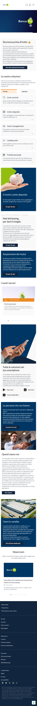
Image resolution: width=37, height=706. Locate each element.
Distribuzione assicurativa (9, 611)
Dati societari (5, 625)
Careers (3, 639)
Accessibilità (4, 680)
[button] (27, 5)
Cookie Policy (5, 670)
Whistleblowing (5, 662)
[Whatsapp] (16, 683)
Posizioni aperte (5, 642)
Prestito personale (10, 304)
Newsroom (4, 636)
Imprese (3, 622)
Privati (3, 619)
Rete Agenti (4, 628)
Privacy (3, 676)
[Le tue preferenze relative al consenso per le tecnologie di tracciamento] (33, 702)
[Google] (13, 683)
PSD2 (2, 673)
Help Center (4, 604)
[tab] (9, 92)
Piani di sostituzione (7, 645)
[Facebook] (6, 683)
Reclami (3, 659)
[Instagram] (9, 683)
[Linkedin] (2, 683)
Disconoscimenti (6, 656)
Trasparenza (4, 608)
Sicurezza (3, 653)
